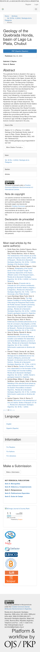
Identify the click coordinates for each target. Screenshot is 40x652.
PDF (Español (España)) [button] (20, 51)
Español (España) (13, 428)
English (9, 424)
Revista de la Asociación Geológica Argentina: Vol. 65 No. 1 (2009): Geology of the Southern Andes (21, 262)
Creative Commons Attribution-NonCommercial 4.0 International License (19, 187)
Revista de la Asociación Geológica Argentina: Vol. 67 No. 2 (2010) (21, 329)
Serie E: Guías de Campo (14, 496)
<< (4, 410)
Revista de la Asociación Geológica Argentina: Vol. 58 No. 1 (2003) (20, 406)
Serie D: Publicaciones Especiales (17, 493)
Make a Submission (13, 472)
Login (36, 4)
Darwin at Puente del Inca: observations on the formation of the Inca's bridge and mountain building (21, 368)
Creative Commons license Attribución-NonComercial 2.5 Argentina (18, 608)
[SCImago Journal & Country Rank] (17, 508)
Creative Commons (18, 206)
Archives (14, 16)
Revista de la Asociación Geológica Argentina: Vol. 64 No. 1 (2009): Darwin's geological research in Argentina (21, 311)
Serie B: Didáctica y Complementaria (18, 487)
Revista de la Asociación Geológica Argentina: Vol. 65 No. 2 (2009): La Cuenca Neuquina (22, 279)
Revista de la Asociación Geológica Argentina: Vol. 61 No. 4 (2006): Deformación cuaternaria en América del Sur (21, 346)
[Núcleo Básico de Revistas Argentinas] (10, 535)
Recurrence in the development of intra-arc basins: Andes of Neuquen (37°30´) (21, 402)
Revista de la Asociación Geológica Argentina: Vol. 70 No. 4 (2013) (21, 363)
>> (14, 410)
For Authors (11, 451)
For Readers (11, 447)
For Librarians (11, 456)
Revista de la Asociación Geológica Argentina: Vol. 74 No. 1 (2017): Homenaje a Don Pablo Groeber (21, 292)
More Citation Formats (14, 147)
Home (7, 16)
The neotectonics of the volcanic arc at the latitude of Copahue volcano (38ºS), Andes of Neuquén (21, 258)
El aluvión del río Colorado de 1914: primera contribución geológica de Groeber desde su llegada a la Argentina (21, 286)
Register (28, 4)
